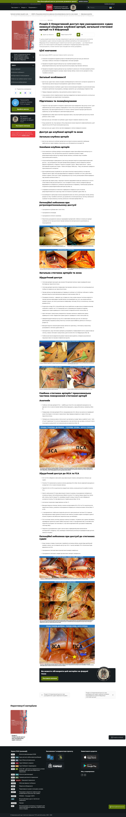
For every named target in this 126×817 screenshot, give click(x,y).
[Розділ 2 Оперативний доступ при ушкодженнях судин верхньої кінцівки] (12, 57)
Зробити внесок (83, 1)
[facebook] (82, 775)
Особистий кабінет (109, 4)
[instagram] (85, 775)
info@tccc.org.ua (25, 135)
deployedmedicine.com (35, 3)
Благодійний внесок (118, 806)
